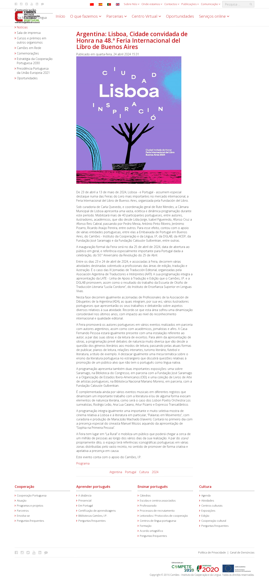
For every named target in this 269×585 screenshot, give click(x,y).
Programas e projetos (30, 505)
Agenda (206, 495)
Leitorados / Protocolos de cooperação (164, 516)
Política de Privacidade (212, 552)
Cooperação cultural (213, 521)
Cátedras (145, 495)
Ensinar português (153, 486)
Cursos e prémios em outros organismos (31, 40)
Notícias (22, 27)
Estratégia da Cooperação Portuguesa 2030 (35, 61)
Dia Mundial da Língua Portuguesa (32, 20)
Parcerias (115, 16)
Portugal (130, 472)
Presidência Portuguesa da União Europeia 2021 (33, 70)
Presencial (84, 500)
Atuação (21, 500)
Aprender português (93, 486)
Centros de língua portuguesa (158, 521)
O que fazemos (84, 16)
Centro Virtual (145, 16)
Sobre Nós (131, 4)
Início (60, 16)
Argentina (115, 472)
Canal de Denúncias (242, 552)
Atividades (207, 500)
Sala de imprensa (29, 33)
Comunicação (210, 4)
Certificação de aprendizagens (97, 510)
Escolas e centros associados (157, 500)
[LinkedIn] (41, 552)
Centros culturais (211, 505)
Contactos (171, 4)
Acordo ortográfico (151, 531)
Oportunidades (180, 16)
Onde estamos (151, 4)
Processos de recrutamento (157, 510)
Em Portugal (85, 505)
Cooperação (24, 486)
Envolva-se (23, 516)
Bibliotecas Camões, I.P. (92, 516)
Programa (83, 463)
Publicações (189, 4)
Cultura (144, 472)
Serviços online (213, 16)
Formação (146, 526)
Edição (205, 516)
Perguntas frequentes (30, 521)
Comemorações (28, 53)
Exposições (208, 510)
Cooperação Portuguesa (31, 495)
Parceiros (23, 510)
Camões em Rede (29, 48)
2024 (155, 472)
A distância (84, 495)
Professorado (148, 505)
